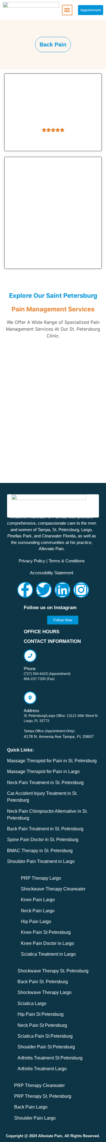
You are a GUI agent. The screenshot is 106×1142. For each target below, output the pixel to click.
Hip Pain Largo (36, 921)
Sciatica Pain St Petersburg (45, 1036)
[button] (67, 10)
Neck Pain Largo (38, 910)
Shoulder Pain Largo (35, 1118)
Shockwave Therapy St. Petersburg (53, 970)
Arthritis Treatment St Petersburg (50, 1058)
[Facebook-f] (25, 590)
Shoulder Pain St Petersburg (46, 1046)
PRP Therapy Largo (41, 878)
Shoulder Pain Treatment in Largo (41, 861)
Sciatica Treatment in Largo (48, 954)
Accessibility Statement (51, 572)
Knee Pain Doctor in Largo (47, 943)
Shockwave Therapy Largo (45, 992)
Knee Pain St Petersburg (46, 932)
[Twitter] (44, 590)
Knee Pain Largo (38, 899)
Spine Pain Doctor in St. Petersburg (42, 839)
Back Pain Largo (30, 1107)
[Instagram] (81, 590)
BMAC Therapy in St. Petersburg (40, 850)
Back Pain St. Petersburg (43, 981)
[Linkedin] (62, 590)
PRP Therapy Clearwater (39, 1085)
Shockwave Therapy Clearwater (53, 888)
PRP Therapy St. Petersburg (42, 1096)
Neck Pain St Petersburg (42, 1025)
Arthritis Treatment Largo (42, 1068)
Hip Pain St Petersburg (41, 1014)
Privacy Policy (32, 560)
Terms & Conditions (67, 560)
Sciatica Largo (32, 1003)
